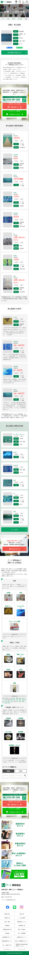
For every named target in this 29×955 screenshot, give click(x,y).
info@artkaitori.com (11, 900)
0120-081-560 (8, 897)
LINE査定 (7, 925)
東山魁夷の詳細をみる (14, 52)
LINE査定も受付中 (15, 114)
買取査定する (15, 107)
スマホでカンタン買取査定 (14, 111)
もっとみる (14, 529)
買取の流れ (7, 914)
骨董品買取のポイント (7, 941)
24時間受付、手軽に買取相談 (14, 103)
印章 (9, 703)
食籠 (23, 701)
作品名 (21, 771)
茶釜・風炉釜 (22, 700)
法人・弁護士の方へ (7, 945)
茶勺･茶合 (18, 701)
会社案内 (7, 933)
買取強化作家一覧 (7, 929)
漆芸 (6, 703)
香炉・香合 (10, 701)
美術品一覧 (7, 918)
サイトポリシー (7, 949)
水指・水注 (15, 700)
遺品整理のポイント (7, 937)
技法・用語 (7, 921)
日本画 (21, 34)
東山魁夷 (21, 31)
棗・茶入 (4, 701)
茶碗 (11, 700)
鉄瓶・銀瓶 (15, 698)
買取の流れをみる (14, 549)
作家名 (8, 771)
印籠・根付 (21, 698)
